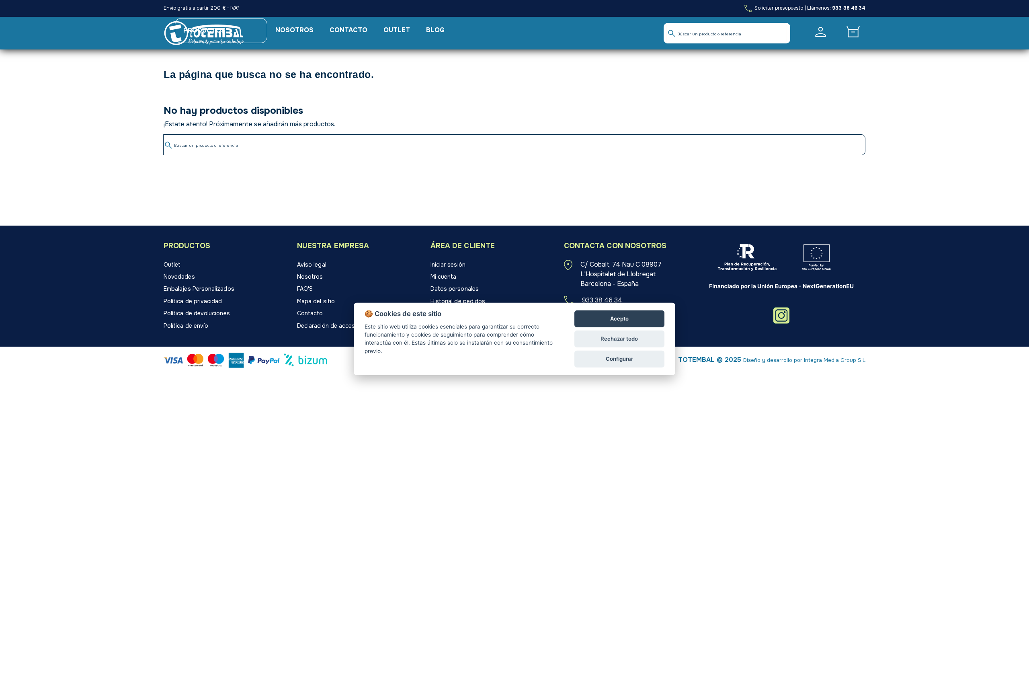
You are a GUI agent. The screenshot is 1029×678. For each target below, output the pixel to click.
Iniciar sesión (447, 264)
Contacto (310, 313)
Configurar (619, 358)
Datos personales (454, 288)
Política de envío (186, 325)
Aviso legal (311, 264)
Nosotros (310, 276)
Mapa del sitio (316, 301)
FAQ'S (305, 288)
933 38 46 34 (848, 8)
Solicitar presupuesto (778, 8)
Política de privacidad (193, 301)
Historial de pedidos (457, 301)
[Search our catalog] (672, 33)
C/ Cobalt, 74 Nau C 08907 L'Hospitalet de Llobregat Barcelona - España (621, 274)
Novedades (179, 276)
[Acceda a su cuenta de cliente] (821, 32)
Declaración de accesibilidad (335, 325)
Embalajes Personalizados (199, 288)
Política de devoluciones (197, 313)
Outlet (172, 264)
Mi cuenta (443, 276)
